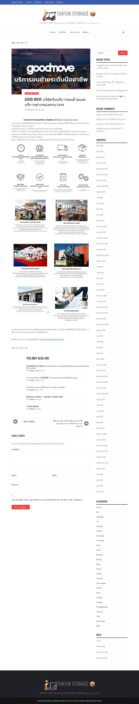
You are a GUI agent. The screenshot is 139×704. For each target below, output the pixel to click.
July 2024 (99, 267)
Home (98, 550)
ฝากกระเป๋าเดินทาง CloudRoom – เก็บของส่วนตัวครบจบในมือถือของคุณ (52, 377)
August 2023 (100, 330)
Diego (98, 114)
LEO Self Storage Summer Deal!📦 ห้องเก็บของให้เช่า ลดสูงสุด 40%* (110, 97)
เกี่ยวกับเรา (38, 2)
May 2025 (99, 209)
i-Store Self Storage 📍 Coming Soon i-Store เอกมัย (110, 83)
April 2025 (99, 215)
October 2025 (101, 180)
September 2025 (102, 186)
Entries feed (100, 646)
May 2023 (99, 347)
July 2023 (99, 336)
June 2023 (100, 342)
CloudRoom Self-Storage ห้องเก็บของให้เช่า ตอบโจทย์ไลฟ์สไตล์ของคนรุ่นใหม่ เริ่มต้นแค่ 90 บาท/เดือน (57, 367)
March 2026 (100, 157)
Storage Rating (101, 607)
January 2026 (101, 163)
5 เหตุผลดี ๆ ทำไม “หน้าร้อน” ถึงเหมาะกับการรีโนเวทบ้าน (111, 66)
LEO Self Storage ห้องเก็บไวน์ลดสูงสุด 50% (112, 90)
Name (14, 475)
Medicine (99, 555)
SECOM (99, 574)
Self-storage (101, 583)
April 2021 (99, 486)
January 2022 (101, 440)
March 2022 (100, 428)
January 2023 (101, 370)
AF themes (98, 701)
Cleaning (99, 526)
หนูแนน (99, 124)
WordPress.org (101, 658)
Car (97, 521)
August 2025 (100, 192)
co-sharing (100, 540)
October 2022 (101, 388)
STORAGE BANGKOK (32, 406)
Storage (35, 93)
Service (99, 588)
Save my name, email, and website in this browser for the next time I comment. (46, 500)
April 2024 (99, 284)
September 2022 (102, 393)
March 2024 (100, 290)
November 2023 (102, 313)
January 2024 (101, 301)
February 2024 (101, 295)
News (98, 564)
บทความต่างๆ (50, 2)
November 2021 (102, 451)
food (98, 545)
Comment (15, 449)
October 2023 (101, 319)
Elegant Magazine (85, 701)
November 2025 (102, 174)
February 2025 (101, 226)
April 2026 (99, 151)
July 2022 (99, 405)
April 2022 (99, 422)
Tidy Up (99, 612)
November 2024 (102, 244)
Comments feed (102, 652)
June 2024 (100, 272)
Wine (98, 626)
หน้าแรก (29, 2)
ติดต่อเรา (60, 2)
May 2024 (99, 278)
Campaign (100, 517)
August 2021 (100, 468)
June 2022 (100, 411)
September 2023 (102, 324)
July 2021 (99, 474)
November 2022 (102, 382)
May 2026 (99, 146)
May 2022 (99, 417)
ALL (97, 512)
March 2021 (100, 492)
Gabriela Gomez (102, 128)
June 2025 (100, 203)
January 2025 (101, 232)
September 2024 (102, 255)
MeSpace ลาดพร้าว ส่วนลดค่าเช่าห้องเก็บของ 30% (111, 75)
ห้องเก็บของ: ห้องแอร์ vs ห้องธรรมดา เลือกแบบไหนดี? (45, 387)
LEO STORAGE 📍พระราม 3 (113, 114)
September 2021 (102, 463)
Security (99, 578)
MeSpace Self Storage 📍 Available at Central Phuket (44, 397)
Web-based (100, 621)
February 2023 (101, 365)
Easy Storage (29, 421)
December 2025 (102, 169)
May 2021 (99, 480)
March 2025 (100, 220)
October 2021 (101, 457)
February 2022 (101, 434)
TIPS (98, 616)
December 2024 (102, 238)
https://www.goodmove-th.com (52, 339)
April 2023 (99, 353)
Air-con (99, 507)
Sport (98, 593)
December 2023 (102, 307)
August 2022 (100, 399)
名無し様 (99, 119)
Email (55, 475)
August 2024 (100, 261)
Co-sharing (100, 536)
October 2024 (101, 249)
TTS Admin (31, 110)
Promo (98, 569)
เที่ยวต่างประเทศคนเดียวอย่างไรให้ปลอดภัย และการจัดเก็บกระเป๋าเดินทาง (68, 423)
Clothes (99, 531)
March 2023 (100, 359)
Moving (28, 93)
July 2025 (99, 197)
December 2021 (102, 445)
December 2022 (102, 376)
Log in (98, 641)
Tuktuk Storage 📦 (76, 13)
